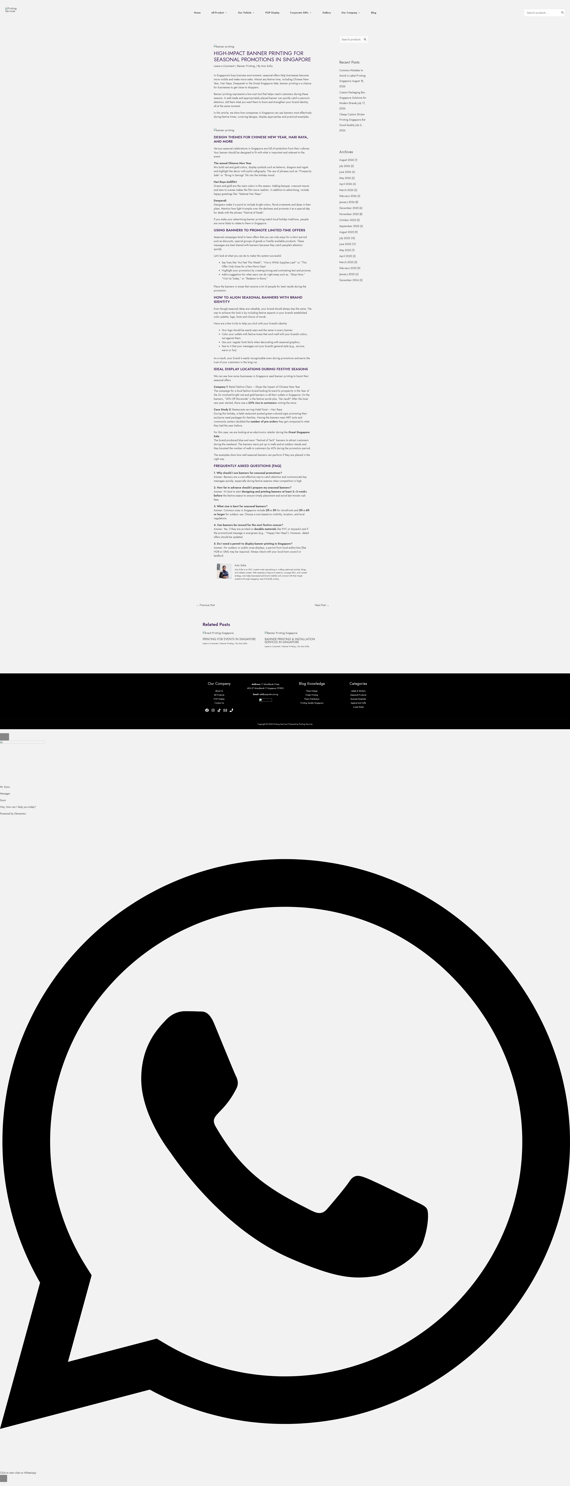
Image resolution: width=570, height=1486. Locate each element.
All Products (219, 694)
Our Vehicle (244, 12)
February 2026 (348, 196)
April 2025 (345, 256)
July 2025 (344, 238)
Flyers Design (312, 690)
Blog (373, 12)
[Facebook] (207, 710)
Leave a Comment (224, 66)
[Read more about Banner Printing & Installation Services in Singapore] (281, 633)
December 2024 (349, 280)
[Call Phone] (231, 710)
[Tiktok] (219, 710)
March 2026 (346, 190)
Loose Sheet (358, 706)
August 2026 (346, 160)
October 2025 (347, 220)
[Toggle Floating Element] (3, 1478)
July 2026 (344, 166)
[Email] (225, 710)
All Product (217, 12)
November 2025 (349, 214)
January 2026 (347, 202)
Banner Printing (246, 66)
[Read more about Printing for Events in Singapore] (218, 633)
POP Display (272, 12)
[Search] (563, 12)
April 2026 (345, 184)
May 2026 (345, 178)
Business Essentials (358, 698)
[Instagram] (213, 710)
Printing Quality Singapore (312, 702)
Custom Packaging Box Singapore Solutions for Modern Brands (352, 98)
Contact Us (219, 702)
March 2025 (346, 262)
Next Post (322, 605)
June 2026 (345, 172)
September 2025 (349, 226)
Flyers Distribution (311, 698)
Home (197, 12)
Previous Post (205, 605)
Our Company (349, 12)
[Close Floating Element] (4, 736)
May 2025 (345, 250)
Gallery (326, 12)
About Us (219, 690)
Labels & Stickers (358, 690)
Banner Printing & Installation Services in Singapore (290, 640)
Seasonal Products (358, 694)
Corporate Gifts (299, 12)
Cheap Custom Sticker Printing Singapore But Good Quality (352, 119)
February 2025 (348, 268)
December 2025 (349, 208)
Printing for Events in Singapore (229, 639)
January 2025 (347, 274)
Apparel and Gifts (358, 702)
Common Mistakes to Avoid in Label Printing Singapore (352, 75)
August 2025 (346, 232)
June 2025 (345, 244)
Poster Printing (312, 694)
